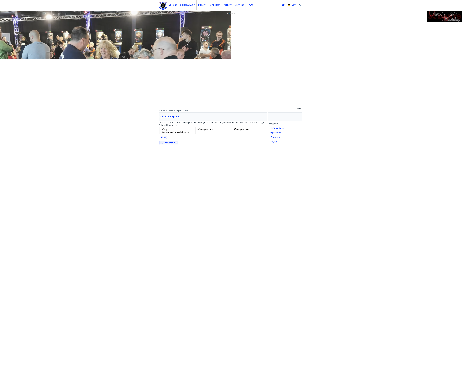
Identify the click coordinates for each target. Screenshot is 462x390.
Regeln (274, 141)
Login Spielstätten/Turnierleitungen (175, 130)
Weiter (459, 61)
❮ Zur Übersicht (168, 142)
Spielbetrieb (182, 111)
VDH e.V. (162, 111)
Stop (2, 104)
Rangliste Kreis (243, 129)
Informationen (277, 128)
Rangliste (171, 111)
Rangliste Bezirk (207, 129)
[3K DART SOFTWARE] (444, 21)
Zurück (3, 61)
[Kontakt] (283, 5)
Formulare (275, 137)
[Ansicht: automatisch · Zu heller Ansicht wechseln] (300, 5)
